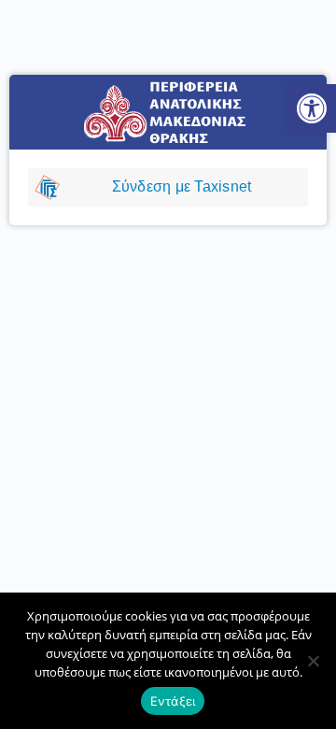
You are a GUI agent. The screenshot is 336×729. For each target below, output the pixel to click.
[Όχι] (312, 660)
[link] (311, 108)
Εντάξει (173, 700)
